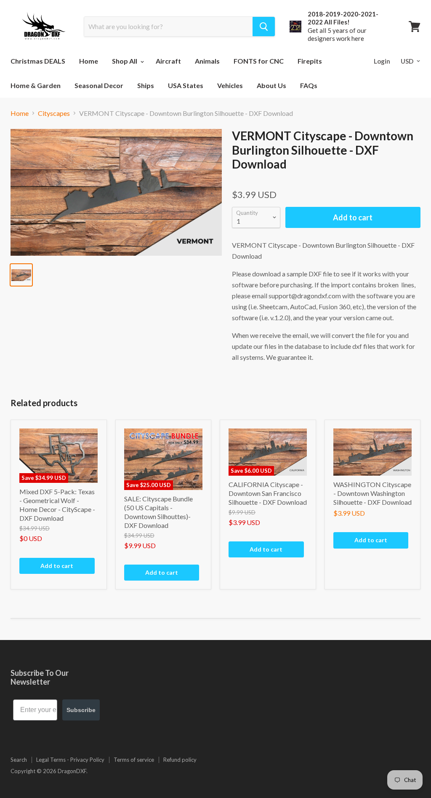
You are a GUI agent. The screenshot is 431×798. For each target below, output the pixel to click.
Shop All (125, 61)
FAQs (308, 85)
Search (19, 759)
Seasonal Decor (98, 85)
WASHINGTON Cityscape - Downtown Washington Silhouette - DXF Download (372, 493)
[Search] (264, 26)
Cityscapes (54, 113)
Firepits (310, 61)
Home (88, 61)
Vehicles (230, 85)
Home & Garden (36, 85)
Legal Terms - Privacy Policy (70, 759)
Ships (145, 85)
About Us (271, 85)
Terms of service (134, 759)
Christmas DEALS (38, 61)
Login (382, 61)
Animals (207, 61)
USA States (185, 85)
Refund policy (180, 759)
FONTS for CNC (259, 61)
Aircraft (168, 61)
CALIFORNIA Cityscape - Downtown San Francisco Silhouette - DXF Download (268, 493)
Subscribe (81, 710)
